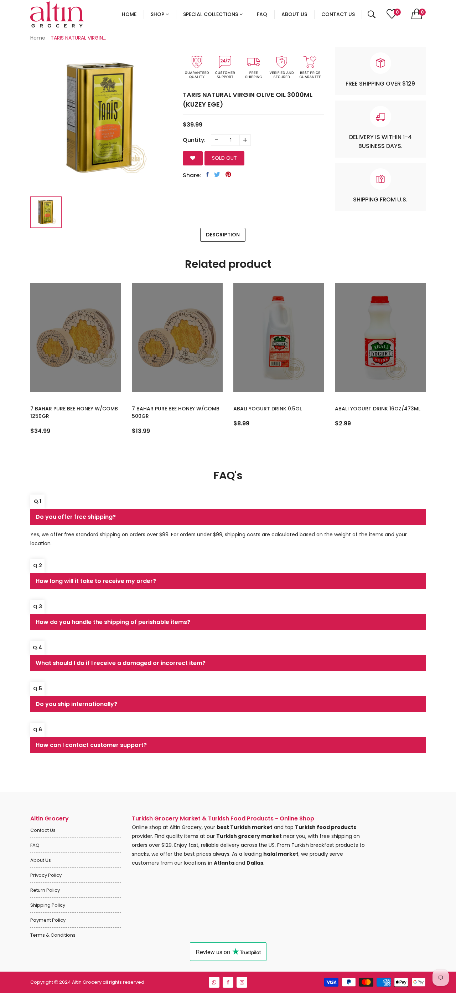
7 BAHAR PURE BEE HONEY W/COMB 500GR (175, 412)
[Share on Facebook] (207, 174)
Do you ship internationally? (76, 704)
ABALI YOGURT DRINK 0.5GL (267, 408)
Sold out (224, 158)
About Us (40, 860)
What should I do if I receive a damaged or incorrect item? (121, 663)
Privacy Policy (46, 875)
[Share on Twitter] (217, 174)
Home (37, 37)
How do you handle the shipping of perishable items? (113, 622)
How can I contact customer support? (91, 745)
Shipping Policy (47, 905)
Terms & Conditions (53, 935)
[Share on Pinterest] (228, 174)
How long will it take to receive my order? (96, 581)
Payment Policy (48, 920)
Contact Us (43, 830)
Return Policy (45, 890)
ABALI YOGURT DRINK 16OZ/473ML (377, 408)
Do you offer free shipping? (76, 517)
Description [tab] (223, 234)
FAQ (35, 845)
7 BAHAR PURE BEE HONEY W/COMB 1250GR (74, 412)
